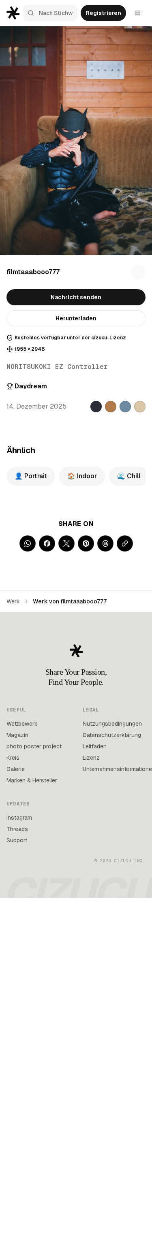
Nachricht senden (76, 297)
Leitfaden (95, 746)
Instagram (19, 817)
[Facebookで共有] (47, 543)
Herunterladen (76, 318)
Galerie (15, 769)
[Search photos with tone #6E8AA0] (125, 406)
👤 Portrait (31, 476)
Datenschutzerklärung (112, 735)
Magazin (17, 735)
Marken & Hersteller (31, 780)
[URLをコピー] (125, 543)
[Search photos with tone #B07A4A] (110, 406)
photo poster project (34, 746)
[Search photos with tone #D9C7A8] (140, 406)
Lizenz (91, 757)
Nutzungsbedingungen (112, 723)
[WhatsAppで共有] (27, 543)
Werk (13, 601)
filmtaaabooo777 (33, 272)
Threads (17, 829)
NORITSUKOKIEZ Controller (57, 366)
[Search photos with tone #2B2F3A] (96, 406)
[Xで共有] (66, 543)
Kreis (12, 757)
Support (16, 840)
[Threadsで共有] (105, 543)
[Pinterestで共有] (86, 543)
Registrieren (103, 13)
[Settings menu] (137, 13)
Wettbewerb (22, 723)
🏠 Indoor (82, 476)
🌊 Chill (128, 476)
